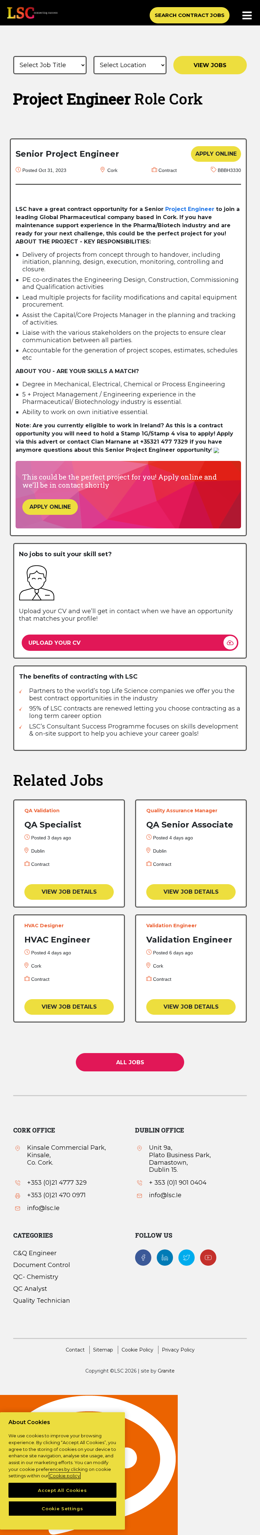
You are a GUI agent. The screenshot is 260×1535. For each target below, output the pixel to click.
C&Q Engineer (35, 1253)
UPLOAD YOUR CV (54, 643)
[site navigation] (247, 16)
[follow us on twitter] (186, 1257)
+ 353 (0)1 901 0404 (178, 1182)
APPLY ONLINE (216, 154)
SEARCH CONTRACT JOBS (189, 15)
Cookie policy (64, 1475)
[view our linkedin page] (165, 1257)
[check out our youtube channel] (208, 1257)
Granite (166, 1371)
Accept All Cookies (62, 1490)
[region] (62, 1471)
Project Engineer (189, 209)
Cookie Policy (137, 1350)
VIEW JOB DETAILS (69, 892)
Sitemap (103, 1350)
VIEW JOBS (210, 65)
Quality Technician (41, 1300)
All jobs (130, 1062)
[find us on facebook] (143, 1257)
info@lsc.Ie (43, 1208)
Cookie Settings (62, 1508)
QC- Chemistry (35, 1277)
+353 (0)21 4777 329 (57, 1182)
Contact (75, 1350)
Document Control (41, 1265)
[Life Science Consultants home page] (32, 13)
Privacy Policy (178, 1350)
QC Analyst (30, 1289)
